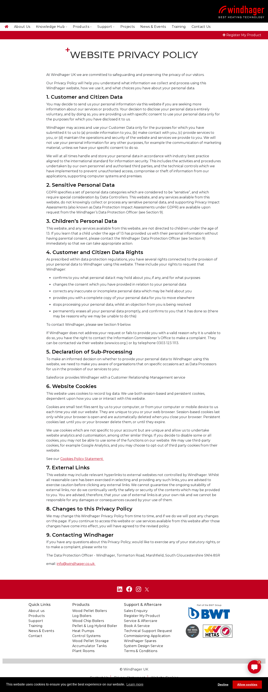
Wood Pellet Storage (90, 641)
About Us (22, 27)
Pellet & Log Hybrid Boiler (94, 626)
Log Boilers (81, 616)
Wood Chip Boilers (88, 621)
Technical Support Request (148, 631)
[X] (147, 589)
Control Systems (86, 636)
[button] (254, 667)
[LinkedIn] (119, 589)
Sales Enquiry (136, 611)
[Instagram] (138, 589)
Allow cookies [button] (247, 684)
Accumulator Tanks (89, 646)
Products (81, 27)
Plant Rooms (83, 651)
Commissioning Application (147, 636)
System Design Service (143, 646)
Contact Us (201, 27)
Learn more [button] (134, 684)
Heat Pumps (83, 631)
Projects (127, 27)
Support (104, 27)
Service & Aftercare (140, 621)
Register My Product (243, 35)
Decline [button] (223, 684)
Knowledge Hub (50, 27)
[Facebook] (129, 589)
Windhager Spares (140, 641)
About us (36, 611)
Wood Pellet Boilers (89, 611)
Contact (35, 636)
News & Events (153, 27)
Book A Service (137, 626)
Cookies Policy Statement (82, 459)
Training (179, 27)
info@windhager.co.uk (76, 564)
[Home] (6, 27)
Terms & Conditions (140, 651)
